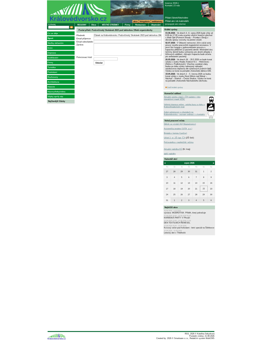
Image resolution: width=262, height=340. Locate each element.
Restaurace (140, 25)
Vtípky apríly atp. (56, 96)
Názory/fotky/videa (56, 91)
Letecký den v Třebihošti (175, 233)
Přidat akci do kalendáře (177, 21)
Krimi (50, 48)
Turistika (52, 67)
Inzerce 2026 (171, 3)
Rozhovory (53, 77)
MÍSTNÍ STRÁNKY (110, 25)
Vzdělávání (53, 57)
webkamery (157, 21)
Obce (93, 25)
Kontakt (168, 5)
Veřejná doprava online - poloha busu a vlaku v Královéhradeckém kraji (184, 105)
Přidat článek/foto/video (176, 17)
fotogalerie (145, 21)
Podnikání (52, 72)
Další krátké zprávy (175, 87)
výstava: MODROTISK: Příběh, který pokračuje (185, 213)
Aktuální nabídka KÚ (173, 149)
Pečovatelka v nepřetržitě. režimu (178, 142)
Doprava (52, 53)
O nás (177, 5)
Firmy (50, 62)
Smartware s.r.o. (181, 338)
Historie (51, 87)
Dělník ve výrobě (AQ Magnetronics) (180, 124)
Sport (50, 38)
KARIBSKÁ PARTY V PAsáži (177, 218)
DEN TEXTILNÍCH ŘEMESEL (177, 223)
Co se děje (53, 33)
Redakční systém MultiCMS (202, 338)
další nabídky (170, 154)
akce (135, 21)
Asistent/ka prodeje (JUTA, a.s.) (178, 129)
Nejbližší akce (171, 207)
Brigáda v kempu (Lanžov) (175, 133)
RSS (187, 334)
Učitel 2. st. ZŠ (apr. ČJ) (174, 138)
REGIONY (81, 25)
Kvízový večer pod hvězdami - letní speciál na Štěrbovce (189, 228)
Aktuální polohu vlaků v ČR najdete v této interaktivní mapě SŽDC (182, 98)
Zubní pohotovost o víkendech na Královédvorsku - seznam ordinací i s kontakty (184, 113)
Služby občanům (56, 43)
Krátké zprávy (171, 29)
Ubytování (156, 25)
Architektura (53, 82)
